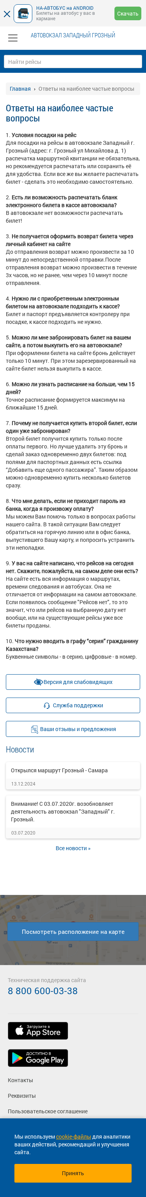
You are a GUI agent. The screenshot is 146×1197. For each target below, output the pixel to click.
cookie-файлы (73, 1136)
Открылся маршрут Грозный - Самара (59, 770)
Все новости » (73, 848)
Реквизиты (22, 1095)
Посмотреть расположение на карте (73, 931)
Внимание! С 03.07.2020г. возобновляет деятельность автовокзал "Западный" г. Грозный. (63, 811)
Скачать (128, 13)
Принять (73, 1173)
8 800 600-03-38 (43, 990)
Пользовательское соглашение (48, 1111)
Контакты (20, 1080)
